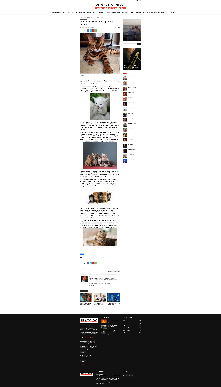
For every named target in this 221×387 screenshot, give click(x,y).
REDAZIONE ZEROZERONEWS (85, 364)
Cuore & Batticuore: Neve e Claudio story (87, 270)
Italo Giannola (130, 144)
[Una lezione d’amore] (132, 30)
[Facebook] (88, 30)
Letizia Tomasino (131, 118)
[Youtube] (140, 0)
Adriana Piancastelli (132, 87)
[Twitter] (91, 30)
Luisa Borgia (130, 139)
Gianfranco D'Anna (85, 27)
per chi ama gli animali (100, 257)
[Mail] (139, 0)
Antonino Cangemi (131, 82)
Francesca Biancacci (132, 149)
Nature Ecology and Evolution (90, 257)
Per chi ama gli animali (86, 17)
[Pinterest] (93, 30)
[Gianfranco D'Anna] (80, 27)
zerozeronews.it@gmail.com (89, 337)
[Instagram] (137, 0)
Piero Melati (130, 113)
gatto (84, 257)
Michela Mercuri (131, 159)
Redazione (126, 39)
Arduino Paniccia (131, 154)
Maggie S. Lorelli (131, 92)
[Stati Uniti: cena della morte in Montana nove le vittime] (104, 327)
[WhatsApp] (96, 30)
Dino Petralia (130, 97)
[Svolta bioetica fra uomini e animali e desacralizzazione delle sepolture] (86, 297)
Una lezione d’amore (128, 37)
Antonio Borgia (131, 108)
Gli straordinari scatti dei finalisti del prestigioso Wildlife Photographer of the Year (113, 331)
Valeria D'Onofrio (131, 102)
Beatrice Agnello (131, 128)
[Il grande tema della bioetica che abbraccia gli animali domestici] (100, 297)
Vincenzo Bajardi (131, 76)
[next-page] (82, 307)
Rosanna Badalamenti (132, 123)
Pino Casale (130, 133)
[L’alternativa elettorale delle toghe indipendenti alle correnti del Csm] (132, 59)
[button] (136, 0)
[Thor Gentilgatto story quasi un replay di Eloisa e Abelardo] (113, 297)
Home (81, 17)
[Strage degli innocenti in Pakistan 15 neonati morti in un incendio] (104, 321)
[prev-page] (80, 307)
